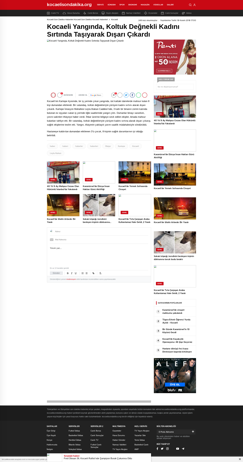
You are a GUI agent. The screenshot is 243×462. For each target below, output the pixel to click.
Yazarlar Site (140, 435)
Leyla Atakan (55, 153)
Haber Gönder (118, 440)
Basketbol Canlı (141, 444)
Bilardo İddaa (74, 444)
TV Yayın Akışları (120, 449)
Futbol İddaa (74, 431)
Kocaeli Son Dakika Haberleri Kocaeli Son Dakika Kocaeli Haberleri (77, 20)
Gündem (112, 5)
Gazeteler (116, 431)
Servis (100, 5)
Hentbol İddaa (75, 440)
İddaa (189, 13)
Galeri (170, 5)
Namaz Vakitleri (133, 13)
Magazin (145, 5)
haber (52, 146)
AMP (136, 449)
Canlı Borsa (93, 13)
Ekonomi (132, 5)
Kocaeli (114, 20)
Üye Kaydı (51, 435)
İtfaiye (108, 146)
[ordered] (83, 273)
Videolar (158, 5)
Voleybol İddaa (75, 449)
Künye (49, 440)
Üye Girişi (51, 431)
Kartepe (121, 146)
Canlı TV (55, 13)
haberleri (94, 146)
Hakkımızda (52, 444)
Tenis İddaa (139, 440)
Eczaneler (152, 13)
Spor (121, 5)
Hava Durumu (73, 13)
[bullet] (86, 273)
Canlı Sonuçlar (171, 13)
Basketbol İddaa (76, 435)
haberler (79, 146)
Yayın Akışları (112, 13)
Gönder (56, 273)
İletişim (50, 449)
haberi (65, 146)
